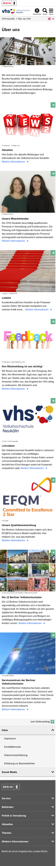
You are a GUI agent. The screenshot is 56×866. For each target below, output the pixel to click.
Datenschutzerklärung (15, 755)
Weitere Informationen (14, 161)
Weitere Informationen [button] (15, 841)
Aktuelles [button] (7, 824)
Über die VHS (24, 19)
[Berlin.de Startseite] (9, 3)
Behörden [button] (7, 807)
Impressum (10, 738)
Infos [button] (5, 730)
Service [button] (6, 798)
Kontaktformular (12, 747)
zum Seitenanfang (40, 721)
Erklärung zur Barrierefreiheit (19, 763)
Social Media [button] (9, 772)
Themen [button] (6, 833)
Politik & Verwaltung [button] (14, 815)
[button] (51, 18)
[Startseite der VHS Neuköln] (16, 11)
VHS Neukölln (8, 19)
